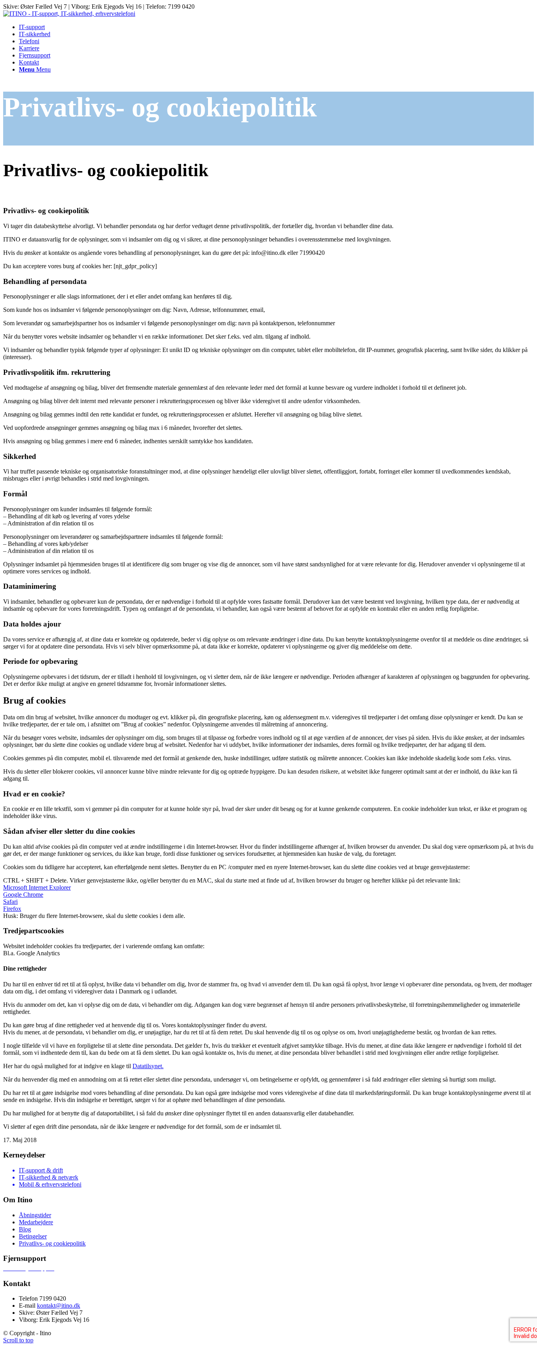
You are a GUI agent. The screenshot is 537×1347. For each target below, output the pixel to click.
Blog (25, 1229)
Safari (10, 901)
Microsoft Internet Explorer (37, 887)
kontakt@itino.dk (58, 1305)
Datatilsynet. (148, 1066)
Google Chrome (23, 894)
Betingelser (33, 1236)
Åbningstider (35, 1215)
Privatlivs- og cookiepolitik (52, 1243)
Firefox (12, 908)
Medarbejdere (36, 1222)
